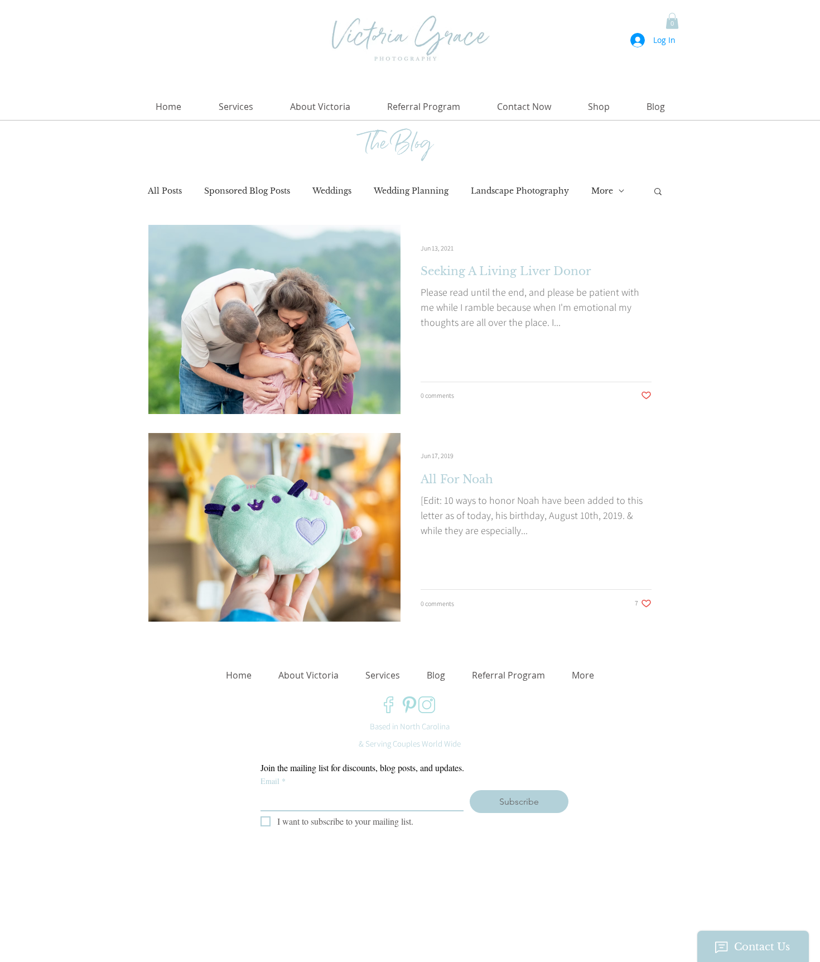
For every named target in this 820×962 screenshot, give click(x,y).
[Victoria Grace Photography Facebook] (392, 704)
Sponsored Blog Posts (247, 191)
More (602, 191)
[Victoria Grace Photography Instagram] (426, 704)
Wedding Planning (411, 191)
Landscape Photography (520, 191)
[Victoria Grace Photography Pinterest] (409, 704)
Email (273, 781)
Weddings (331, 191)
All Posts (165, 191)
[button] (672, 21)
